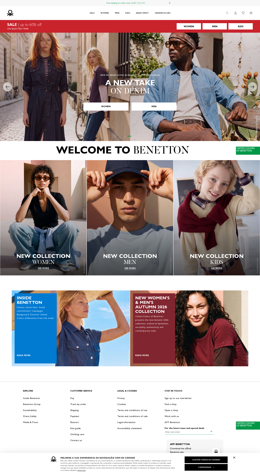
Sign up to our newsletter (178, 398)
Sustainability (30, 410)
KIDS (127, 13)
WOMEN (105, 13)
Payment (74, 416)
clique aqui (81, 470)
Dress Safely (29, 416)
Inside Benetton (31, 398)
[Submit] (211, 431)
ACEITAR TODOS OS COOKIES (206, 460)
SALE (92, 13)
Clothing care (77, 434)
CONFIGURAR (204, 467)
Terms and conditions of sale (132, 416)
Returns (74, 422)
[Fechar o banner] (234, 457)
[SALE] (130, 26)
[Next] (169, 3)
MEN (117, 13)
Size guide (75, 428)
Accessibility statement (129, 428)
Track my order (78, 404)
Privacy (121, 398)
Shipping (74, 410)
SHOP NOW (130, 106)
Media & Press (30, 422)
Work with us (172, 416)
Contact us (76, 440)
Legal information (126, 422)
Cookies (121, 404)
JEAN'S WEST (142, 13)
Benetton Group (31, 404)
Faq (72, 398)
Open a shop (171, 410)
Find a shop (171, 404)
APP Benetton (172, 422)
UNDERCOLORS (162, 13)
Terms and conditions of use (132, 410)
